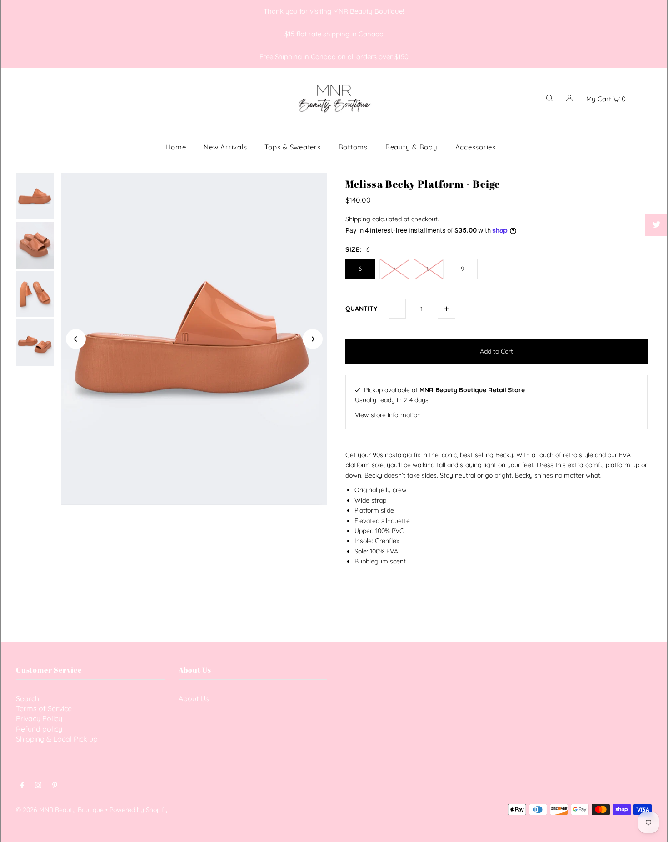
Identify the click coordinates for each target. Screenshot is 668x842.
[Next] (313, 339)
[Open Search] (549, 98)
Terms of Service (44, 708)
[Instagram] (38, 786)
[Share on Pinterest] (656, 247)
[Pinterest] (54, 786)
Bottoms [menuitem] (353, 147)
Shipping (357, 219)
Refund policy (39, 728)
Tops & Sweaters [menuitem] (292, 147)
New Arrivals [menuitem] (225, 147)
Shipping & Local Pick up (57, 738)
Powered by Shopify (139, 810)
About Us (194, 698)
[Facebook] (22, 786)
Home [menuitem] (175, 147)
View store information (388, 415)
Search (27, 698)
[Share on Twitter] (656, 225)
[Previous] (76, 339)
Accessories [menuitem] (475, 147)
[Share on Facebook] (656, 202)
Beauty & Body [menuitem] (411, 147)
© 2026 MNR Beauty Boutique (60, 810)
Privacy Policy (39, 718)
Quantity (361, 308)
